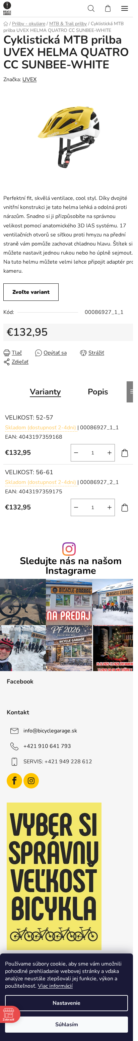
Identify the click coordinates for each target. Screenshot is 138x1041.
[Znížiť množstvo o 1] (76, 452)
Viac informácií (55, 986)
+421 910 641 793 (47, 746)
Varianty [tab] (45, 391)
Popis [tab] (98, 391)
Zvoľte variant (31, 292)
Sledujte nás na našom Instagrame (71, 566)
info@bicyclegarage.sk (50, 730)
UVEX (29, 79)
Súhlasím (66, 1024)
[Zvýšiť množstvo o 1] (110, 452)
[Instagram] (31, 780)
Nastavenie (66, 1003)
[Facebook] (14, 780)
